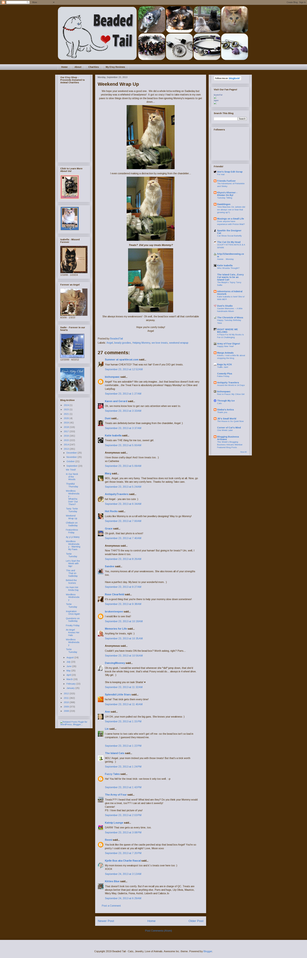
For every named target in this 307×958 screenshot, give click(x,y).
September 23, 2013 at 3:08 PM (123, 832)
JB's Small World (226, 418)
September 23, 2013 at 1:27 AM (123, 393)
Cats (219, 403)
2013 (67, 449)
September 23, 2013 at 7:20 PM (123, 853)
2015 (67, 440)
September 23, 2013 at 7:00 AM (123, 521)
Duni (108, 418)
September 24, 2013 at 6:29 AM (123, 898)
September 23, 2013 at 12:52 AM (124, 369)
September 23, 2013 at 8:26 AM (123, 559)
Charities (93, 67)
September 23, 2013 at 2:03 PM (123, 815)
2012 (67, 693)
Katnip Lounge (114, 822)
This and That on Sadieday (72, 573)
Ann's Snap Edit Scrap (230, 171)
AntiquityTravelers (117, 494)
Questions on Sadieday (73, 619)
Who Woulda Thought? (228, 268)
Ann (107, 711)
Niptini (216, 100)
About (78, 67)
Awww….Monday (225, 259)
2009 (67, 706)
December (72, 452)
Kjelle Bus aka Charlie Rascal (123, 860)
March (70, 679)
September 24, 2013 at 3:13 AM (123, 874)
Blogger (207, 951)
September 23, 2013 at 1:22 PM (123, 745)
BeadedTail (218, 95)
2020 (67, 418)
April (69, 675)
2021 (67, 414)
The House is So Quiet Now (230, 421)
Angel (109, 342)
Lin (107, 728)
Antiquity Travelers (228, 382)
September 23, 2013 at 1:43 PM (123, 787)
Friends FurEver (226, 181)
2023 (67, 409)
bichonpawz (112, 377)
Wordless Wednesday (72, 597)
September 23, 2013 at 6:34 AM (123, 504)
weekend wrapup (178, 342)
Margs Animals (225, 352)
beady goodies (122, 342)
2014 (67, 444)
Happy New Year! (225, 346)
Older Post (196, 921)
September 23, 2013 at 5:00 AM (123, 445)
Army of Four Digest (228, 343)
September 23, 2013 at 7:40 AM (123, 538)
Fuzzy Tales (112, 774)
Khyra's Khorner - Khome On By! (227, 193)
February (71, 683)
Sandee (109, 566)
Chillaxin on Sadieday (72, 524)
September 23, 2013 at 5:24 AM (123, 486)
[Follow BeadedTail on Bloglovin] (227, 79)
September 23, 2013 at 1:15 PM (123, 721)
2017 (67, 431)
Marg (108, 473)
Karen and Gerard (116, 401)
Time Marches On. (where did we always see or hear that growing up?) (231, 210)
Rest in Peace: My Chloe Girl (230, 394)
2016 (67, 435)
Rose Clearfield (114, 594)
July (69, 662)
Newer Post (106, 921)
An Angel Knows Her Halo (72, 632)
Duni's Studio (225, 306)
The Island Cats (114, 753)
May (69, 670)
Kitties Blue (112, 881)
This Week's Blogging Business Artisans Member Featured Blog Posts (229, 445)
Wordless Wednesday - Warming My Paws (73, 545)
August (70, 657)
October (71, 461)
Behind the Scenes (71, 581)
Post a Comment (111, 905)
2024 (67, 405)
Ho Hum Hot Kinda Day (72, 588)
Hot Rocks (111, 511)
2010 (67, 702)
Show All (243, 452)
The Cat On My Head (228, 242)
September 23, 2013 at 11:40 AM (123, 704)
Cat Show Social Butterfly (229, 236)
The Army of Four (116, 794)
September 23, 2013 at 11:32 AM (123, 687)
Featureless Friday (72, 531)
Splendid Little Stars (118, 694)
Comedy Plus (224, 373)
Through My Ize (226, 400)
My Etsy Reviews (115, 67)
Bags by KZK (224, 364)
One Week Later (225, 430)
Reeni (108, 839)
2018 (67, 427)
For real (220, 174)
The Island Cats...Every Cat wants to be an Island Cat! (230, 277)
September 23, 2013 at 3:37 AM (123, 428)
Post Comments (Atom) (158, 930)
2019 (67, 422)
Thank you (222, 412)
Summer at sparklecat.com (121, 359)
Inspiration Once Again (73, 612)
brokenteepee (114, 611)
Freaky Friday (73, 625)
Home (64, 67)
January (71, 688)
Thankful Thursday (72, 485)
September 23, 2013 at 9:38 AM (123, 604)
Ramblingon (223, 204)
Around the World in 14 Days (231, 385)
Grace (109, 528)
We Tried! (71, 469)
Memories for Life (116, 628)
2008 (67, 711)
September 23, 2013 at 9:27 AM (123, 587)
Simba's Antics (225, 409)
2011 (66, 698)
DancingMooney (115, 663)
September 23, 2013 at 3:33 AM (123, 410)
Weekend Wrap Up (71, 517)
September (72, 466)
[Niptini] (215, 103)
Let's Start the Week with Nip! (73, 564)
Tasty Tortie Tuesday (72, 510)
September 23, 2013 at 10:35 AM (124, 638)
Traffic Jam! (222, 367)
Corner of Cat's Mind (229, 427)
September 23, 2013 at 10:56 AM (124, 655)
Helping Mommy (141, 342)
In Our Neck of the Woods (72, 477)
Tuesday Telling (224, 198)
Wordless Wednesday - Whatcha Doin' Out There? (72, 498)
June (69, 666)
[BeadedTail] (215, 97)
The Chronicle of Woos (230, 317)
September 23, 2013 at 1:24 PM (123, 766)
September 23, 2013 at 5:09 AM (123, 466)
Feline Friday (223, 376)
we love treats (160, 342)
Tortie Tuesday (71, 555)
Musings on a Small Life (230, 218)
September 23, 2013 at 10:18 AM (124, 621)
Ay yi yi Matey (73, 537)
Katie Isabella (113, 435)
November (72, 457)
